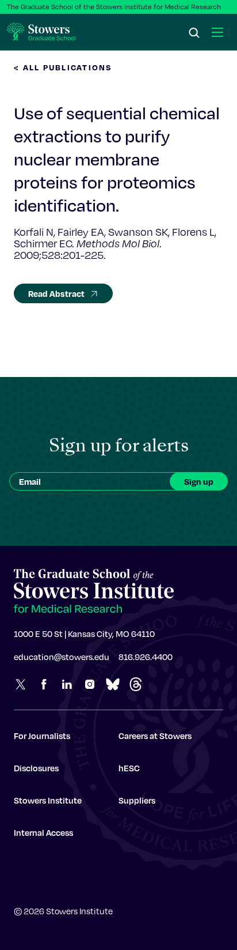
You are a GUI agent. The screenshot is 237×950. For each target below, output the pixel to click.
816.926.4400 (145, 656)
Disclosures (36, 768)
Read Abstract (56, 293)
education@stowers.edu (61, 656)
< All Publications (63, 67)
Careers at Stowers (155, 735)
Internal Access (43, 832)
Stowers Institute (48, 800)
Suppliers (136, 800)
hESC (129, 768)
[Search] (194, 33)
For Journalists (42, 735)
